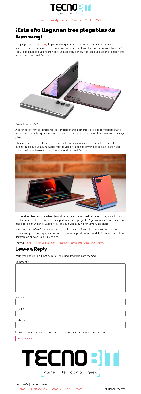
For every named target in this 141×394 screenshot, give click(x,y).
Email (19, 309)
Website (20, 320)
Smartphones (58, 20)
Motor (100, 20)
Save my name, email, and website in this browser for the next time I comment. (64, 332)
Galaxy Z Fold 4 (34, 243)
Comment (22, 262)
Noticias (50, 243)
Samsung (42, 44)
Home (41, 20)
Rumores (62, 243)
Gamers (76, 20)
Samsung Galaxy (93, 243)
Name (20, 297)
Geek (88, 20)
